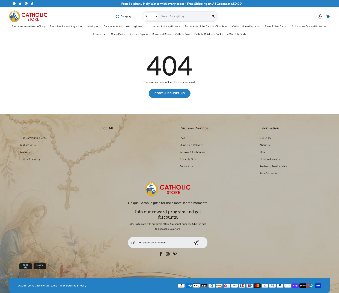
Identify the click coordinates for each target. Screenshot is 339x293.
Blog (262, 152)
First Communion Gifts (33, 137)
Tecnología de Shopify (73, 285)
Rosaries (24, 152)
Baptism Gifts (27, 144)
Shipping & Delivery (191, 144)
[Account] (320, 16)
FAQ (182, 137)
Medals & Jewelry (29, 159)
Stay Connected (269, 173)
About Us (265, 144)
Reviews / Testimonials (273, 166)
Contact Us (186, 166)
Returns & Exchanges (192, 152)
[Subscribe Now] (196, 242)
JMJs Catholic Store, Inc (42, 285)
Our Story (265, 137)
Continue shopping (169, 93)
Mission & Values (270, 159)
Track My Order (189, 159)
